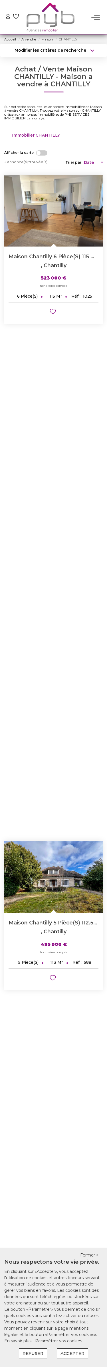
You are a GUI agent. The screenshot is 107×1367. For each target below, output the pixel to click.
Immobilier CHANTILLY (36, 135)
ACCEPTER (72, 1353)
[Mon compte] (8, 17)
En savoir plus (18, 1340)
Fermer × (89, 1255)
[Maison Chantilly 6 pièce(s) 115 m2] (53, 211)
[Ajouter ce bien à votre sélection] (53, 312)
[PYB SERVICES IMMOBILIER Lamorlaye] (50, 17)
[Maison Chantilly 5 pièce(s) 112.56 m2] (53, 877)
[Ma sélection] (16, 17)
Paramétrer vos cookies (58, 1340)
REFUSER (33, 1353)
